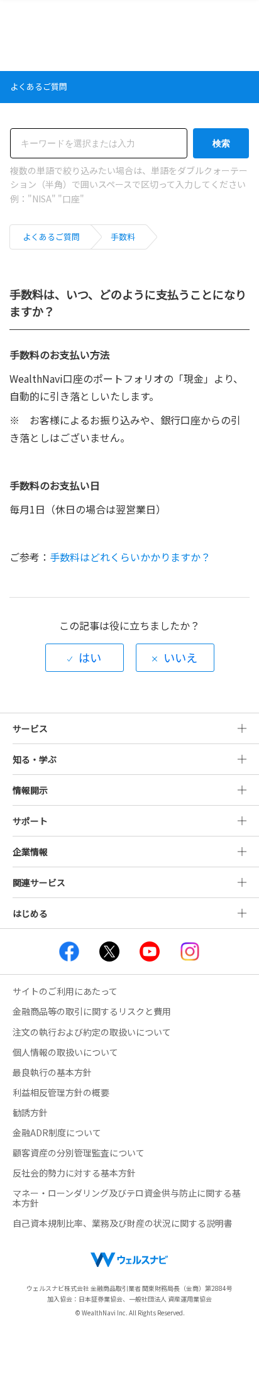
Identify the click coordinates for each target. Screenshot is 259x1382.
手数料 (123, 237)
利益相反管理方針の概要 (61, 1092)
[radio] (84, 658)
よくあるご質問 (51, 237)
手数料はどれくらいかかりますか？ (130, 556)
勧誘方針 (30, 1112)
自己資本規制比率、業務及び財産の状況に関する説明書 (123, 1223)
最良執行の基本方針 (52, 1072)
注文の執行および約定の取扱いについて (92, 1032)
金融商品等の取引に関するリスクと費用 (92, 1011)
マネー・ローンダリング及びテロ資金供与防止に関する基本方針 (127, 1198)
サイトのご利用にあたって (65, 991)
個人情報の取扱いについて (65, 1052)
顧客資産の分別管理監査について (79, 1152)
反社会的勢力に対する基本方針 (74, 1172)
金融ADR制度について (57, 1132)
